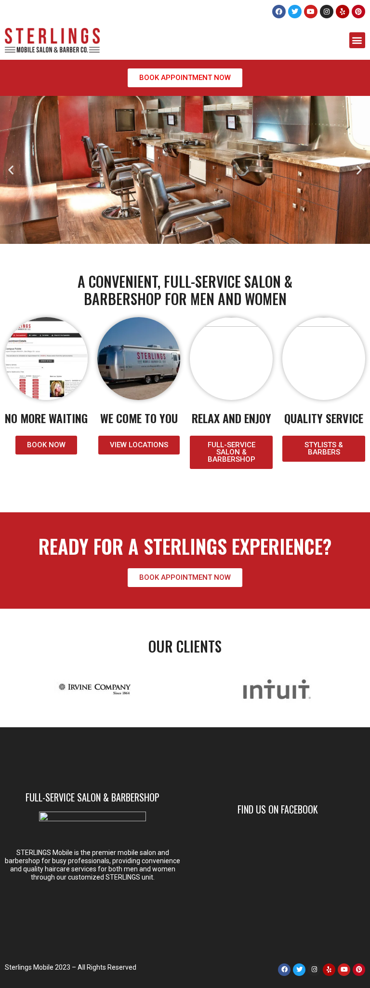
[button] (357, 40)
